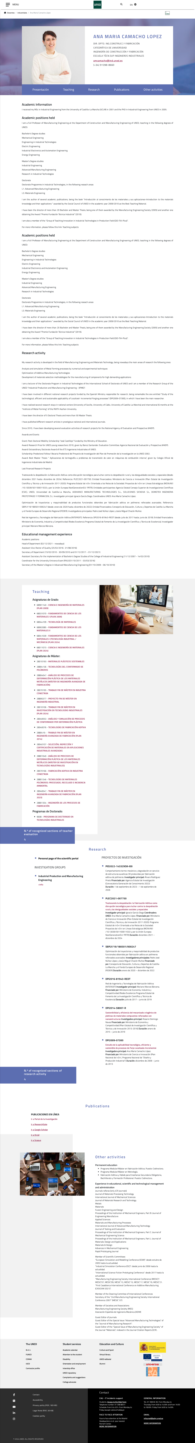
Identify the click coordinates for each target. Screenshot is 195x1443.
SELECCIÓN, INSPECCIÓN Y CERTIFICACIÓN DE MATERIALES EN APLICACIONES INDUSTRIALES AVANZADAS (60, 747)
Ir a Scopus (36, 1140)
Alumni (102, 1363)
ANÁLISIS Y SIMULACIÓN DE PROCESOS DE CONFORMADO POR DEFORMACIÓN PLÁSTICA (61, 720)
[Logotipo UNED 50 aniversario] (97, 5)
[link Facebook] (13, 1395)
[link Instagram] (13, 1419)
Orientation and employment (74, 1363)
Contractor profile (33, 1368)
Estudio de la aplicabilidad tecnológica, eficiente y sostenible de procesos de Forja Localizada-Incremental (130, 1046)
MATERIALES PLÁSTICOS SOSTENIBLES (66, 661)
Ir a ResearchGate (39, 1124)
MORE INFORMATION (107, 1426)
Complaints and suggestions (74, 1377)
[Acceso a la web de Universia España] (152, 1364)
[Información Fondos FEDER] (152, 1357)
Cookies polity (39, 1415)
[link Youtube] (13, 1407)
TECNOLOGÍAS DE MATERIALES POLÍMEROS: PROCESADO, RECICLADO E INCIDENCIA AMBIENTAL (61, 782)
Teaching (68, 89)
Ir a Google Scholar (39, 1129)
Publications (121, 89)
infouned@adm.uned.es (153, 1418)
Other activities (153, 89)
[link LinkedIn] (13, 1413)
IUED (28, 1363)
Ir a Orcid (35, 1135)
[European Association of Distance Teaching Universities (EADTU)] (152, 1371)
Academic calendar (70, 1350)
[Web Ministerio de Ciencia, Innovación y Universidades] (152, 1347)
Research (94, 89)
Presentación (40, 89)
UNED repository (69, 1372)
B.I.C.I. (28, 1350)
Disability (66, 1359)
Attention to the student (72, 1354)
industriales (22, 12)
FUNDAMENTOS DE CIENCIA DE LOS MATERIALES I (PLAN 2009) (59, 615)
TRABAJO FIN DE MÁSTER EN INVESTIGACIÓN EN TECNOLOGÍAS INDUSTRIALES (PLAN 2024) (59, 710)
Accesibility (38, 1399)
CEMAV (29, 1359)
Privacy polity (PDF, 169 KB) (45, 1405)
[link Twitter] (13, 1401)
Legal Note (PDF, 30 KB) (43, 1410)
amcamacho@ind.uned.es (108, 60)
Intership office (69, 1368)
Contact (36, 1394)
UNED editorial (105, 1359)
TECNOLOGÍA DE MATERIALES (62, 622)
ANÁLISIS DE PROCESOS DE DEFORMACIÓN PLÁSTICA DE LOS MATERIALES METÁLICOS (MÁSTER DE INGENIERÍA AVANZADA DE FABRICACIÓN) (61, 680)
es (131, 14)
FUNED (29, 1354)
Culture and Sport (106, 1350)
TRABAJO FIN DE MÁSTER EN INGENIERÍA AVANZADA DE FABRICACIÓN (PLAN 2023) (59, 794)
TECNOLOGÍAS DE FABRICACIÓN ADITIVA (67, 727)
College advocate (69, 1382)
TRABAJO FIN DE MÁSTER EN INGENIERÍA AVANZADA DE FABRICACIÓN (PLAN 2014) (59, 736)
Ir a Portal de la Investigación (44, 1119)
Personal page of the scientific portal (58, 858)
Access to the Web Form (116, 1401)
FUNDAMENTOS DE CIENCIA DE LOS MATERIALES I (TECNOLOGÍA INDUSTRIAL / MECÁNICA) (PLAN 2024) (59, 639)
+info (40, 884)
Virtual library (104, 1354)
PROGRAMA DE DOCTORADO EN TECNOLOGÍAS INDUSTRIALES (55, 818)
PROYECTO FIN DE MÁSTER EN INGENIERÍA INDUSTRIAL (57, 700)
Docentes (11, 12)
